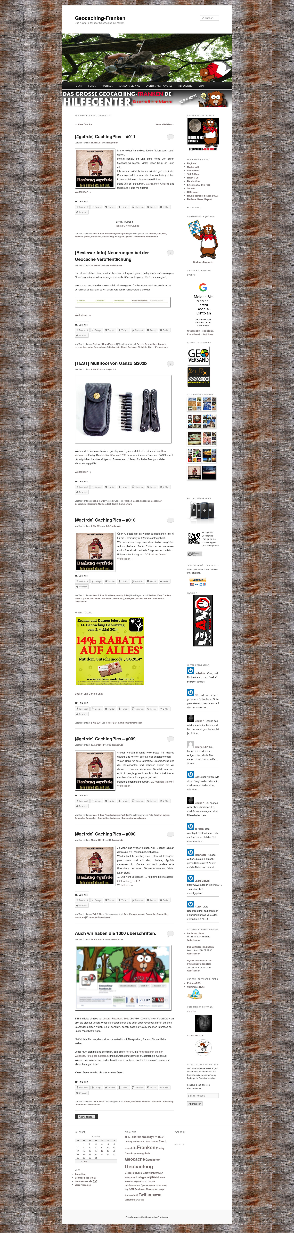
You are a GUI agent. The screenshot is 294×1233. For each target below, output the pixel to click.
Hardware (92, 503)
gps (154, 1172)
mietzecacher (132, 1185)
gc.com (78, 347)
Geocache (96, 236)
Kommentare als (86, 1181)
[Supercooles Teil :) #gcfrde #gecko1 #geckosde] (194, 439)
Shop (161, 1189)
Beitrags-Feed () (85, 1177)
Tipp (150, 347)
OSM (131, 1189)
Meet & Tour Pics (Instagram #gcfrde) (111, 233)
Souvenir (129, 1195)
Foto (164, 233)
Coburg (129, 1141)
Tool (114, 503)
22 (84, 1154)
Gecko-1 (191, 1011)
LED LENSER (149, 1181)
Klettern (147, 598)
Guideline (111, 347)
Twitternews (150, 1194)
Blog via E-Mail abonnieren (202, 1064)
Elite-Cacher (152, 1141)
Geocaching (108, 236)
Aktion (128, 1137)
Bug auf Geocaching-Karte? (200, 946)
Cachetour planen (195, 933)
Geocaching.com (133, 1172)
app (159, 233)
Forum (129, 1051)
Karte (162, 1177)
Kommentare (160, 347)
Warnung (140, 1199)
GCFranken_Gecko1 (157, 183)
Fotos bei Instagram (98, 1055)
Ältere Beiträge (83, 124)
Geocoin (147, 1172)
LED (141, 1181)
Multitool (102, 503)
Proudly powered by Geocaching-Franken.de (147, 1217)
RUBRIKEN (107, 85)
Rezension (152, 1189)
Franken (79, 236)
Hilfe (133, 1177)
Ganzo (136, 500)
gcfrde (87, 236)
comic (141, 1141)
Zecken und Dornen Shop (89, 693)
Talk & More (98, 914)
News (124, 347)
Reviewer (132, 347)
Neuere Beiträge (165, 124)
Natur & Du (193, 177)
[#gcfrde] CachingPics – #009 (105, 738)
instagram (120, 236)
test (109, 503)
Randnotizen (193, 181)
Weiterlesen (83, 191)
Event (162, 1141)
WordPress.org (83, 1184)
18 (102, 1150)
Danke (127, 1101)
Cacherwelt (193, 166)
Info (118, 347)
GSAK (160, 1172)
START (79, 85)
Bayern (140, 344)
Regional (192, 163)
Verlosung (130, 1199)
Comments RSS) (196, 986)
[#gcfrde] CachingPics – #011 (105, 136)
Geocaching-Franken (100, 17)
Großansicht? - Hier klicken (200, 330)
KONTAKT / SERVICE (129, 85)
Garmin (129, 1153)
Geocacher (156, 500)
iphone (129, 236)
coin (135, 1141)
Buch (161, 1137)
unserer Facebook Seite (116, 1018)
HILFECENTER (185, 85)
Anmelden (80, 1174)
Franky (78, 598)
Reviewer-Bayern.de (203, 262)
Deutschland (151, 344)
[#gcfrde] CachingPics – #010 (105, 520)
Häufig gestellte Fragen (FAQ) (202, 195)
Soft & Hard (98, 500)
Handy (127, 1177)
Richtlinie (142, 347)
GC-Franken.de (114, 265)
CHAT (201, 85)
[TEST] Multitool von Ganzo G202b (111, 363)
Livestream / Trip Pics (198, 184)
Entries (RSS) (194, 983)
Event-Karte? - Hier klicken (200, 334)
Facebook (136, 1101)
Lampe (135, 1181)
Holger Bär (112, 142)
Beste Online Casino (127, 225)
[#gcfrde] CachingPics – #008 (105, 834)
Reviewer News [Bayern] (105, 344)
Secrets (191, 188)
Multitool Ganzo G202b (114, 455)
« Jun (84, 1161)
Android (152, 233)
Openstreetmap (148, 1185)
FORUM (92, 85)
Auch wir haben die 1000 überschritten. (115, 933)
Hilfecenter (192, 192)
